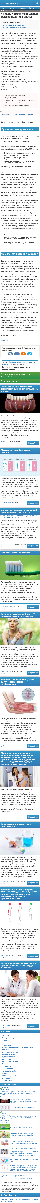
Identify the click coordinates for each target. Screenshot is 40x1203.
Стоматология (7, 1045)
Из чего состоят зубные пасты (16, 552)
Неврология (6, 1059)
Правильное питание (10, 1062)
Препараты (6, 1078)
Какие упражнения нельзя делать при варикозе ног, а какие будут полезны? (18, 965)
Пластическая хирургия (11, 1064)
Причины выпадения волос (16, 26)
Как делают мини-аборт (24, 114)
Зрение (4, 1073)
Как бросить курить (9, 1066)
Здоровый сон (7, 1069)
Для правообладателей (23, 1178)
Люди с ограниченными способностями (17, 1047)
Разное (3, 444)
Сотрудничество (21, 1175)
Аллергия (5, 1035)
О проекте (5, 1175)
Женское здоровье (9, 1076)
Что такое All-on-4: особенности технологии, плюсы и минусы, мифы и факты (20, 388)
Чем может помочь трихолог (16, 28)
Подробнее (33, 443)
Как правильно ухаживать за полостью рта (16, 825)
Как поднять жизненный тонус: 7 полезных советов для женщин (18, 615)
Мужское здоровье (9, 1057)
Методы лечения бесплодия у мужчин (16, 451)
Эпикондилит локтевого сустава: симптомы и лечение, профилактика (18, 681)
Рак (3, 1043)
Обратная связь (7, 1177)
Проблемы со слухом (10, 1052)
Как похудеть (7, 1080)
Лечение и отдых (8, 1054)
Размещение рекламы (23, 1177)
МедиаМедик (12, 3)
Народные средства (9, 1038)
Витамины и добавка (10, 1071)
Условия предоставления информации (15, 1199)
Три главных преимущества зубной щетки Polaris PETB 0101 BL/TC (19, 511)
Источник (4, 340)
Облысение (6, 1050)
